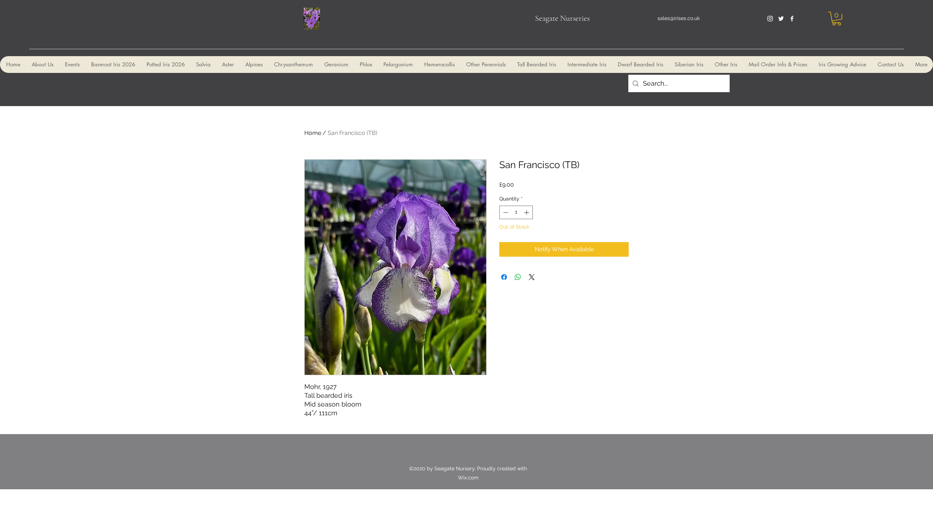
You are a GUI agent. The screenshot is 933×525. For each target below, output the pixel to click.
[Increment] (527, 212)
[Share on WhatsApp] (518, 277)
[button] (836, 19)
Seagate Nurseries (562, 18)
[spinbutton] (516, 212)
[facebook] (792, 18)
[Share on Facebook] (504, 277)
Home (312, 132)
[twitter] (781, 18)
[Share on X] (531, 277)
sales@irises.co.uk (678, 18)
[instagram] (770, 18)
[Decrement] (505, 212)
